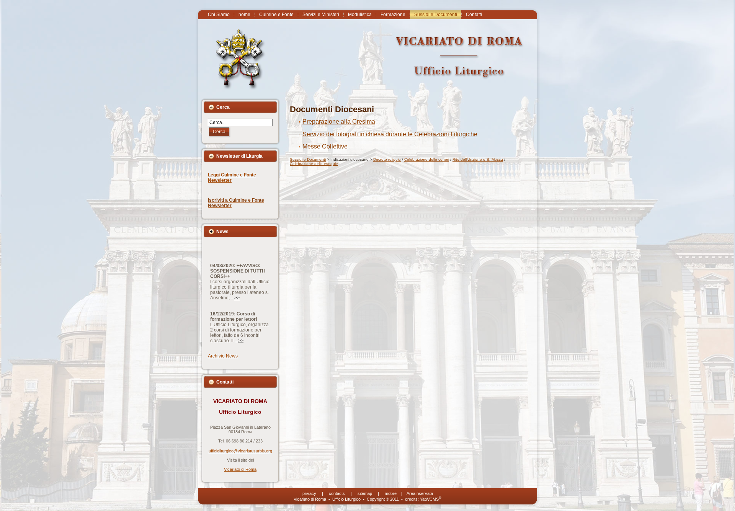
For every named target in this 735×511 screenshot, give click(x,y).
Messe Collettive (325, 146)
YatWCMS (430, 499)
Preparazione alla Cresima (338, 121)
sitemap (365, 493)
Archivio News (223, 356)
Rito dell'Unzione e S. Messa (477, 159)
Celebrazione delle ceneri (426, 159)
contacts (337, 493)
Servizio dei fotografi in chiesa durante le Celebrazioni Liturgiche (389, 134)
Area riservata (420, 493)
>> (237, 284)
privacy (309, 493)
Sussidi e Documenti (308, 159)
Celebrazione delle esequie (314, 164)
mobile (391, 493)
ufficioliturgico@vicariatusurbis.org (240, 451)
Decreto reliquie (387, 159)
